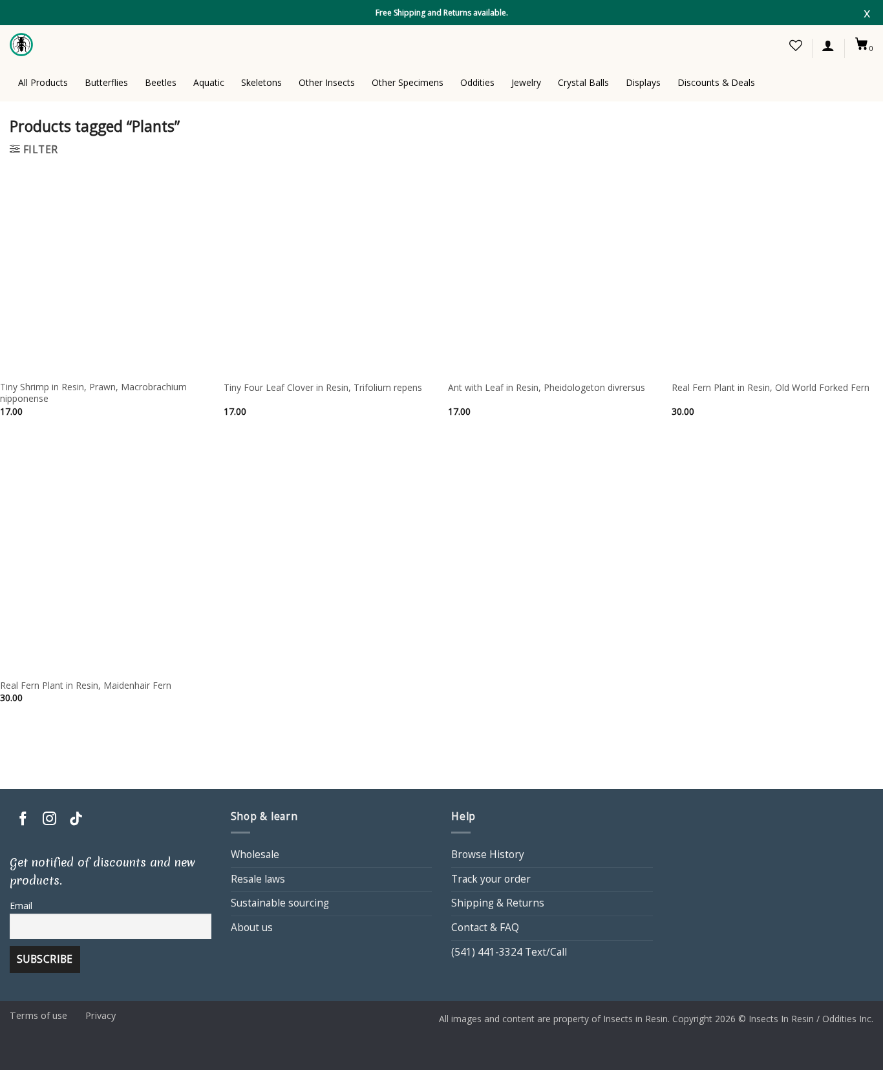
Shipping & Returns (497, 903)
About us (252, 927)
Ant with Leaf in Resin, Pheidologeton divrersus (546, 387)
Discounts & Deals (716, 82)
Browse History (487, 854)
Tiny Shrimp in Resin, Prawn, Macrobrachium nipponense (93, 392)
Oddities (477, 82)
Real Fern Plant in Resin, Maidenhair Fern (85, 685)
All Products (43, 82)
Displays (643, 82)
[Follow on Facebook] (23, 819)
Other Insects (327, 82)
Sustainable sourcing (280, 903)
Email (21, 905)
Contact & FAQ (485, 927)
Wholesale (255, 854)
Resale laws (258, 879)
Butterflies (106, 82)
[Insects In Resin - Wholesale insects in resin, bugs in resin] (23, 44)
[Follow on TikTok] (76, 819)
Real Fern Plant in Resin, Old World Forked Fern (770, 387)
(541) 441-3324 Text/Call (509, 952)
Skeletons (261, 82)
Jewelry (526, 82)
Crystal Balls (583, 82)
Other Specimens (407, 82)
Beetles (160, 82)
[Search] (732, 45)
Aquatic (208, 82)
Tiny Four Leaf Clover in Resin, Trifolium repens (323, 387)
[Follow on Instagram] (49, 819)
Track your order (491, 879)
